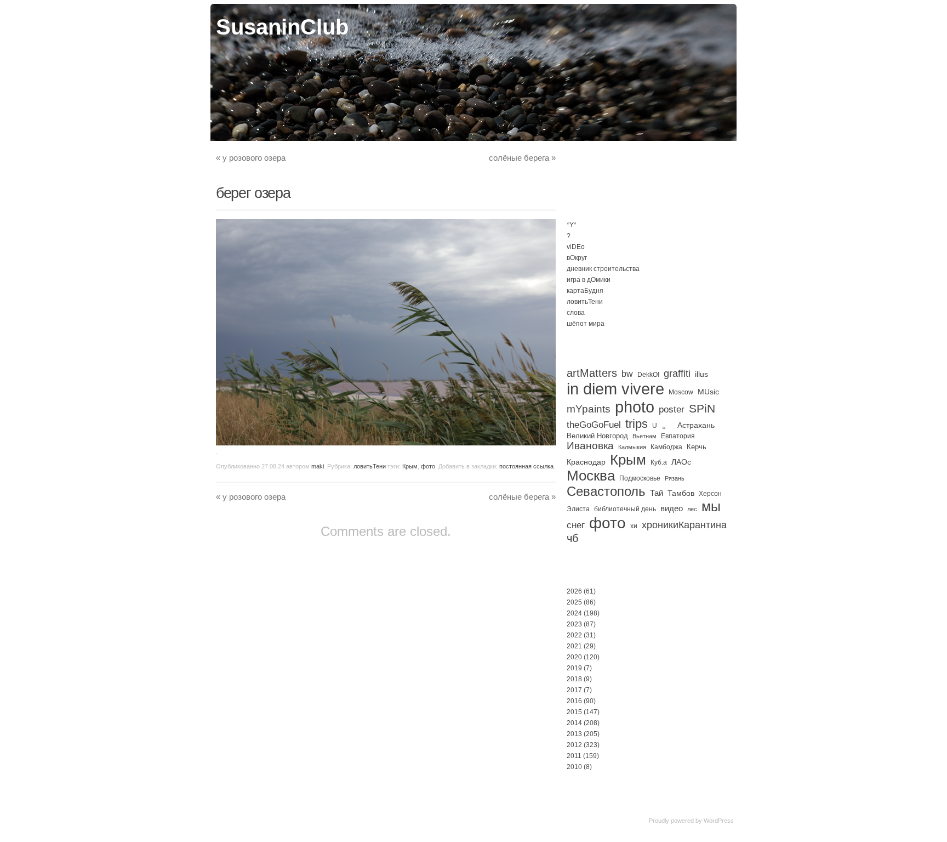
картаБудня (585, 291)
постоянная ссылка (526, 466)
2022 (574, 635)
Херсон (710, 494)
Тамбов (681, 493)
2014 (574, 723)
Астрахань (696, 425)
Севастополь (606, 491)
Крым (410, 466)
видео (671, 508)
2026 (574, 591)
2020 (574, 657)
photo (634, 407)
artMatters (592, 373)
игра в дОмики (589, 280)
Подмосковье (639, 478)
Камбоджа (666, 447)
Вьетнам (644, 436)
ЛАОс (681, 461)
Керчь (696, 447)
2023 (574, 624)
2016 (574, 701)
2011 (574, 756)
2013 (574, 734)
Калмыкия (632, 447)
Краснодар (586, 461)
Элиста (578, 509)
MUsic (708, 391)
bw (627, 373)
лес (692, 509)
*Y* (572, 225)
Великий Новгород (597, 436)
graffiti (677, 373)
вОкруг (577, 258)
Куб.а (659, 462)
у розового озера (251, 157)
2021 (574, 646)
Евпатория (678, 436)
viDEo (576, 247)
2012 (574, 745)
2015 (574, 712)
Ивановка (590, 445)
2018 (574, 679)
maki (317, 466)
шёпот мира (585, 323)
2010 (574, 767)
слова (576, 313)
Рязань (674, 478)
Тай (656, 493)
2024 (574, 613)
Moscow (681, 392)
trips (636, 424)
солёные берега (522, 157)
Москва (591, 475)
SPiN (702, 408)
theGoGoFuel (594, 424)
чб (572, 538)
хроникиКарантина (684, 524)
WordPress (719, 820)
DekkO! (648, 374)
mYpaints (589, 409)
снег (576, 525)
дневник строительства (603, 269)
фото (428, 466)
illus (701, 374)
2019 (574, 668)
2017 (574, 690)
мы (711, 506)
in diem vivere (615, 389)
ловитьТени (369, 466)
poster (671, 409)
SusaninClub (282, 27)
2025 (574, 602)
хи (633, 526)
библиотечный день (625, 509)
